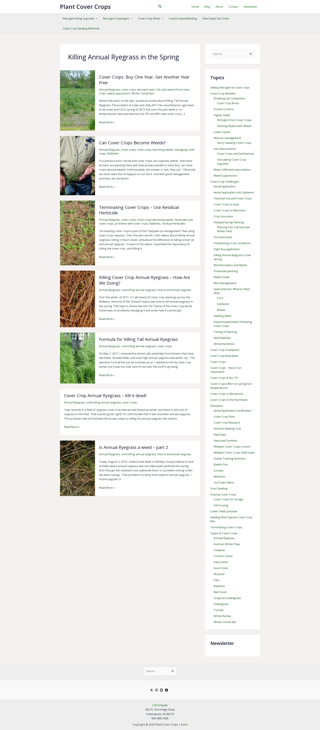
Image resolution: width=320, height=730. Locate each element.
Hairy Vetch (221, 562)
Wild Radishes (222, 338)
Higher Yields (222, 115)
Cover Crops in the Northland (228, 400)
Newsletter (250, 6)
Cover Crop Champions (224, 350)
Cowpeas (219, 550)
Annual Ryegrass (109, 89)
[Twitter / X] (151, 690)
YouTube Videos (224, 482)
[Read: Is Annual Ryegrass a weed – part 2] (77, 468)
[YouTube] (161, 690)
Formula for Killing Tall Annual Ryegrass (138, 339)
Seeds (160, 705)
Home (195, 6)
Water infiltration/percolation (232, 169)
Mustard (219, 574)
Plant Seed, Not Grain (215, 18)
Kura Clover (221, 568)
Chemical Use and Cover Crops (233, 198)
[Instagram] (156, 690)
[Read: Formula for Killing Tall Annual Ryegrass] (77, 358)
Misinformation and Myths (230, 265)
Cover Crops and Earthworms (235, 153)
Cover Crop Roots (228, 103)
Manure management (227, 138)
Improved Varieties (225, 440)
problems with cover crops (131, 223)
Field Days (220, 434)
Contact (233, 6)
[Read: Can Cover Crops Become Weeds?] (77, 165)
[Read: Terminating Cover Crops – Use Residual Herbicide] (77, 233)
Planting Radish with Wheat (234, 126)
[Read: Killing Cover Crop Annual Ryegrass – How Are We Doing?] (77, 298)
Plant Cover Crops (85, 6)
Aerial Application (225, 186)
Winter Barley (222, 616)
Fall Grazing (221, 505)
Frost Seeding (219, 488)
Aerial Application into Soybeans (234, 192)
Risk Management (225, 283)
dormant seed (145, 89)
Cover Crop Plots (224, 416)
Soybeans (223, 304)
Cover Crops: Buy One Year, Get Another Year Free (144, 80)
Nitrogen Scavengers (116, 18)
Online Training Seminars (230, 458)
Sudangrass (221, 604)
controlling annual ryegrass (138, 290)
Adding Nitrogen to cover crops (230, 87)
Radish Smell (221, 277)
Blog (207, 6)
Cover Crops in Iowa (226, 204)
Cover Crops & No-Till (224, 378)
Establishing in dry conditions (232, 243)
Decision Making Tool (227, 428)
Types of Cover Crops (224, 533)
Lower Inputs (222, 132)
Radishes (112, 153)
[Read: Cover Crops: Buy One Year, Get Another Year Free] (77, 100)
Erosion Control (224, 109)
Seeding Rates (222, 316)
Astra (184, 724)
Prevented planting (226, 271)
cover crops (128, 89)
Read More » (107, 122)
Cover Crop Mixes (149, 18)
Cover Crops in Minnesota (226, 394)
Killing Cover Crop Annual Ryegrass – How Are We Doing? (144, 280)
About (219, 6)
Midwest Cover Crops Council (232, 446)
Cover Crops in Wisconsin (230, 210)
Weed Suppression (225, 175)
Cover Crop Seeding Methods (81, 28)
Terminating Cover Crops (226, 527)
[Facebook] (166, 690)
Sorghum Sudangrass (227, 598)
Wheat (221, 310)
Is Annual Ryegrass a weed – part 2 (133, 447)
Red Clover (220, 592)
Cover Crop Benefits (223, 93)
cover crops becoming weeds (155, 149)
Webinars (220, 476)
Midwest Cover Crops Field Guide (234, 452)
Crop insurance (223, 216)
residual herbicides (173, 223)
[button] (160, 6)
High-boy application (227, 249)
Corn (220, 298)
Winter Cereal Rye (143, 93)
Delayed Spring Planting (229, 222)
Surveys (219, 470)
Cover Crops (218, 362)
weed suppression (118, 93)
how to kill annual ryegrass (174, 290)
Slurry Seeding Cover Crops (234, 143)
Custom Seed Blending (183, 18)
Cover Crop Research (227, 422)
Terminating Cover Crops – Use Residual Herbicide (139, 210)
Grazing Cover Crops (223, 494)
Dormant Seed (223, 237)
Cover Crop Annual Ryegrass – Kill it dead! (105, 395)
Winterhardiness (224, 344)
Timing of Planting (225, 332)
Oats (217, 580)
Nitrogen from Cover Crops (234, 120)
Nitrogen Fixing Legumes (78, 18)
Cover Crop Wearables (224, 356)
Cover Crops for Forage (228, 499)
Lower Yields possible (223, 511)
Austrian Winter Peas (227, 544)
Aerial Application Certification (232, 410)
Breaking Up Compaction (229, 98)
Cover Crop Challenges (224, 181)
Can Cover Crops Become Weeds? (132, 143)
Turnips (219, 610)
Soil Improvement (225, 149)
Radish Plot (221, 464)
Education (216, 406)
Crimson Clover (223, 556)
